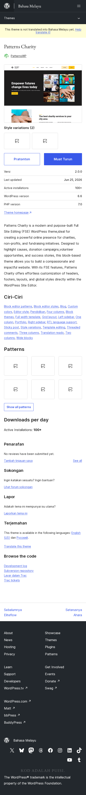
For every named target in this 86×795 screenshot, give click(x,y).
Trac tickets (12, 580)
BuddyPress (15, 722)
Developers (12, 681)
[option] (15, 366)
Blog (63, 306)
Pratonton (22, 159)
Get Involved (54, 667)
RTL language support (62, 322)
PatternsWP (18, 56)
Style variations (31, 327)
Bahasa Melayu (24, 740)
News (8, 640)
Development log (15, 566)
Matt (9, 708)
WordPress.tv (16, 688)
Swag (51, 688)
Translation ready (52, 332)
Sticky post (11, 327)
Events (50, 674)
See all (77, 460)
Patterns (51, 654)
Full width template (27, 317)
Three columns (29, 332)
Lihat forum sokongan (18, 487)
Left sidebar (66, 317)
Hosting (9, 647)
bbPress (12, 715)
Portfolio (20, 322)
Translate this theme (17, 546)
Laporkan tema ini (15, 513)
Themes (9, 18)
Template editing (54, 327)
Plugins (50, 647)
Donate (52, 681)
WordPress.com (17, 701)
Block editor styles (46, 306)
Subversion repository (19, 570)
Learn (8, 667)
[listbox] (43, 377)
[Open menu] (79, 6)
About (8, 633)
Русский (22, 537)
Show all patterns (19, 407)
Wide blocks (24, 337)
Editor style (21, 311)
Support (10, 674)
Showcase (52, 633)
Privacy (9, 654)
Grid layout (49, 317)
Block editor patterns (18, 306)
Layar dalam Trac (15, 575)
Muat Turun (63, 159)
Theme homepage (16, 212)
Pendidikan (37, 311)
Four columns (55, 311)
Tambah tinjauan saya (18, 460)
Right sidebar (36, 322)
